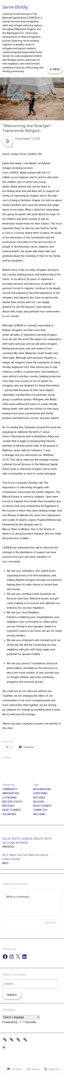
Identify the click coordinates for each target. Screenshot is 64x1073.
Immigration (10, 793)
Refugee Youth (12, 801)
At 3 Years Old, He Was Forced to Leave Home (25, 859)
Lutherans (9, 797)
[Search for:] (30, 983)
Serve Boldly (15, 7)
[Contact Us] (19, 1039)
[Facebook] (5, 957)
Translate (30, 1022)
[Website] (26, 1039)
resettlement (42, 805)
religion (38, 801)
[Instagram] (11, 957)
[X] (18, 957)
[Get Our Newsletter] (12, 1039)
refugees (39, 797)
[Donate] (6, 1039)
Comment (49, 922)
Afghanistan (42, 789)
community (9, 789)
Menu (56, 69)
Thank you (40, 810)
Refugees (8, 805)
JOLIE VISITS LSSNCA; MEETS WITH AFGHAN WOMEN (27, 842)
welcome (39, 814)
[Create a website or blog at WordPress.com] (4, 1047)
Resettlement (11, 810)
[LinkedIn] (24, 957)
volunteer (9, 814)
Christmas (40, 793)
